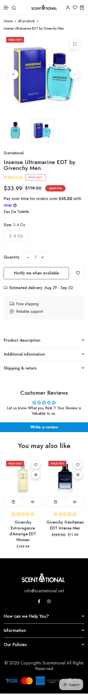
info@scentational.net (44, 591)
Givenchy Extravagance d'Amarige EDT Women (23, 531)
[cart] (82, 7)
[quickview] (32, 502)
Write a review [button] (44, 427)
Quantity (12, 257)
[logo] (44, 7)
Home (8, 21)
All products (26, 21)
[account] (68, 7)
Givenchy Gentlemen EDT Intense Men (65, 525)
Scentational (13, 153)
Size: (14, 225)
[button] (6, 8)
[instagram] (49, 601)
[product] (74, 44)
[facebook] (39, 601)
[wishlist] (75, 7)
